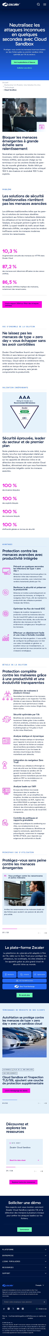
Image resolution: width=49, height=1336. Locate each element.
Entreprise (8, 1256)
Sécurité (25, 1316)
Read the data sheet (18, 1160)
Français (38, 1285)
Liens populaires (11, 1261)
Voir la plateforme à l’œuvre (24, 62)
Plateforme (8, 1250)
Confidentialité (14, 1316)
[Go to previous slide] (45, 933)
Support (6, 1273)
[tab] (38, 4)
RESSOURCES (8, 1267)
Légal (20, 1316)
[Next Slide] (45, 1103)
